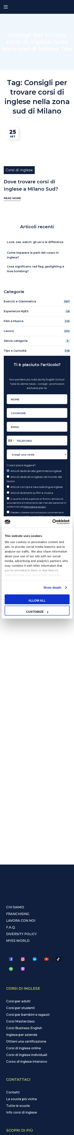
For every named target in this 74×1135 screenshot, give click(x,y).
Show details (52, 587)
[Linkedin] (35, 959)
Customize (35, 611)
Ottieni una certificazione (26, 1041)
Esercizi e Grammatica (37, 301)
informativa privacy (34, 506)
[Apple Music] (23, 969)
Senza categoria (36, 341)
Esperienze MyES (37, 311)
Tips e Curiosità (37, 351)
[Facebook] (11, 959)
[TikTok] (58, 959)
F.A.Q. (10, 927)
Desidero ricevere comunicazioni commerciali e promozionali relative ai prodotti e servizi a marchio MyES (36, 516)
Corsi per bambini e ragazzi (28, 1015)
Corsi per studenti (20, 1008)
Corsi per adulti (18, 1001)
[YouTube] (47, 959)
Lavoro (37, 331)
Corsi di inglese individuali (26, 1055)
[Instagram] (23, 959)
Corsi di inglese (19, 170)
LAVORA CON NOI (20, 921)
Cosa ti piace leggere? (21, 465)
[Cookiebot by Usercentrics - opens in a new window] (52, 522)
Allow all (37, 600)
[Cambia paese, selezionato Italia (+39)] (11, 440)
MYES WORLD (17, 941)
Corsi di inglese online (23, 1048)
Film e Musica (37, 321)
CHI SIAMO (15, 907)
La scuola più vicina (21, 1099)
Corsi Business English (24, 1028)
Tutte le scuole (18, 1106)
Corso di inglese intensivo (26, 1061)
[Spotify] (11, 969)
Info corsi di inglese (21, 1112)
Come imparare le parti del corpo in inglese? (33, 255)
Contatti (13, 1092)
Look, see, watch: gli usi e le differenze (35, 242)
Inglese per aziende (21, 1035)
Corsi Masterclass (20, 1021)
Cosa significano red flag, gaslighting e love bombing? (35, 269)
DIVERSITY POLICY (21, 934)
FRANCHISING (17, 914)
